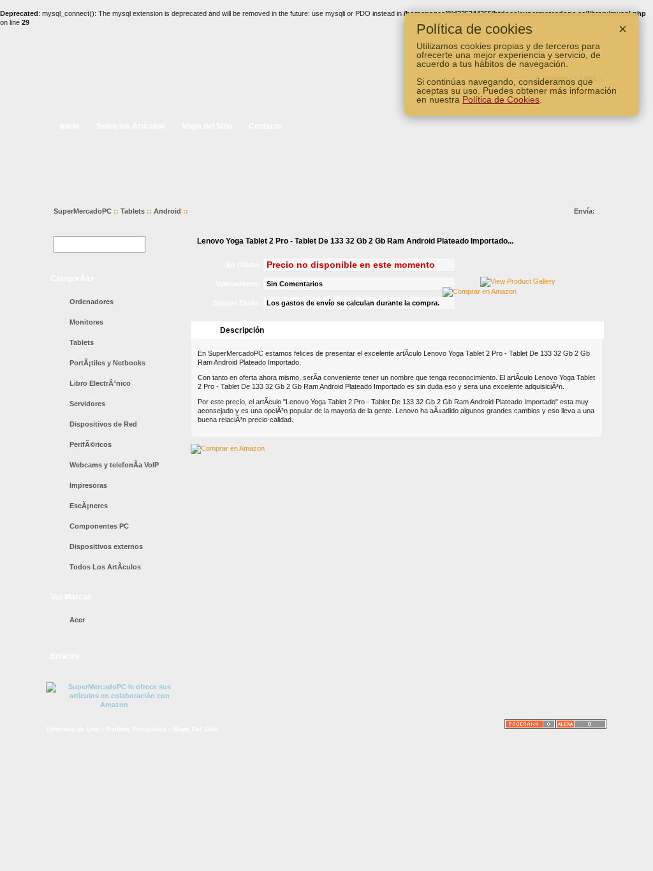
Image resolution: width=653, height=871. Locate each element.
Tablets (133, 211)
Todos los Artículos (130, 126)
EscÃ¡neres (89, 505)
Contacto (265, 126)
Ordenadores (92, 301)
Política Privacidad (136, 729)
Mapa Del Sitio (195, 729)
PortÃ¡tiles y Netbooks (107, 363)
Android (167, 211)
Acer (77, 620)
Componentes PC (99, 526)
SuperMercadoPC (83, 211)
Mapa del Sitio (207, 126)
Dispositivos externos (106, 546)
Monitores (86, 322)
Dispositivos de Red (103, 424)
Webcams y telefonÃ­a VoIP (114, 465)
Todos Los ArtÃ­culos (105, 567)
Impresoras (88, 485)
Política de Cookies (500, 99)
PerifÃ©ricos (91, 444)
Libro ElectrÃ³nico (100, 383)
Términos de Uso (72, 729)
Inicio (69, 126)
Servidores (87, 403)
